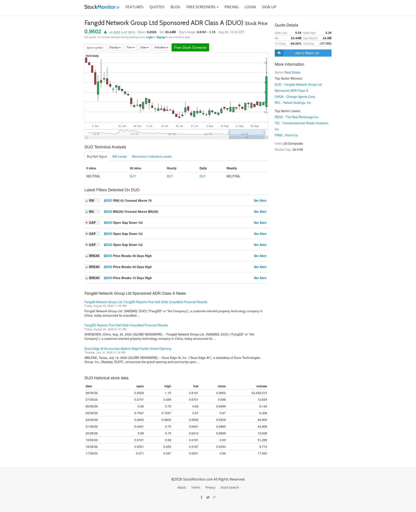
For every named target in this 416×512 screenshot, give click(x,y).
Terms (195, 487)
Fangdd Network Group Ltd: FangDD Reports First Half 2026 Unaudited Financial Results (145, 302)
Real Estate (292, 72)
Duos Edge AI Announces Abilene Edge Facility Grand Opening (127, 348)
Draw (143, 47)
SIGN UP (269, 6)
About (181, 487)
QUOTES (157, 6)
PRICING (231, 6)
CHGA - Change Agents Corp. (295, 96)
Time (129, 47)
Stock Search (230, 487)
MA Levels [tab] (119, 156)
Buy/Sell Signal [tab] (97, 156)
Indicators (160, 47)
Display (114, 47)
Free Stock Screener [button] (190, 47)
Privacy (210, 487)
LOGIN (250, 6)
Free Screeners (201, 6)
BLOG (175, 6)
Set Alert (260, 200)
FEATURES (134, 6)
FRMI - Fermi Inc (286, 135)
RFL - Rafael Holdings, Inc (293, 102)
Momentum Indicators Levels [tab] (152, 156)
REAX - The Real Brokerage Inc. (297, 117)
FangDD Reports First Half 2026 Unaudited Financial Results (126, 325)
